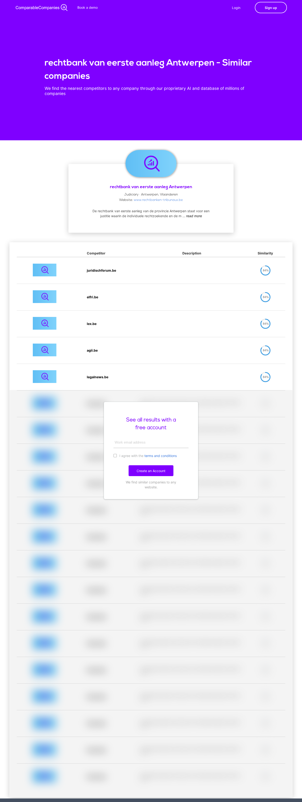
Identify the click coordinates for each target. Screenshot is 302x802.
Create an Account (151, 471)
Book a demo (87, 7)
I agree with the (147, 456)
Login (236, 8)
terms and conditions (160, 456)
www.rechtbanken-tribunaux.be (158, 200)
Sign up (271, 8)
